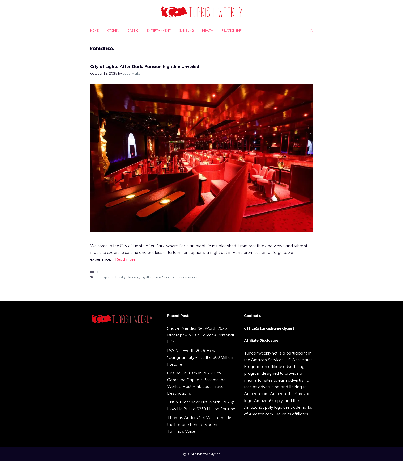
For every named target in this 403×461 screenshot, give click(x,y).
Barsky (120, 277)
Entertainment (159, 30)
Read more (125, 259)
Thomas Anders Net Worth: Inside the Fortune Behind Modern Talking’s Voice (199, 424)
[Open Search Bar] (311, 30)
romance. (192, 277)
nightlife (146, 277)
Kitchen (113, 30)
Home (94, 30)
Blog (99, 272)
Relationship (231, 30)
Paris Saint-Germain (169, 277)
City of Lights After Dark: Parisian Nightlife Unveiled (144, 66)
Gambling (186, 30)
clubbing (133, 277)
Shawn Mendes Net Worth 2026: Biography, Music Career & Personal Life (200, 335)
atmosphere (105, 277)
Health (207, 30)
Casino (133, 30)
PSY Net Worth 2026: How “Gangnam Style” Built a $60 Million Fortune (200, 357)
